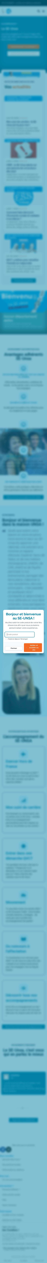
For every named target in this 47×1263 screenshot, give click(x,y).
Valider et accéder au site (34, 647)
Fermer (14, 648)
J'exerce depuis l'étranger (18, 639)
